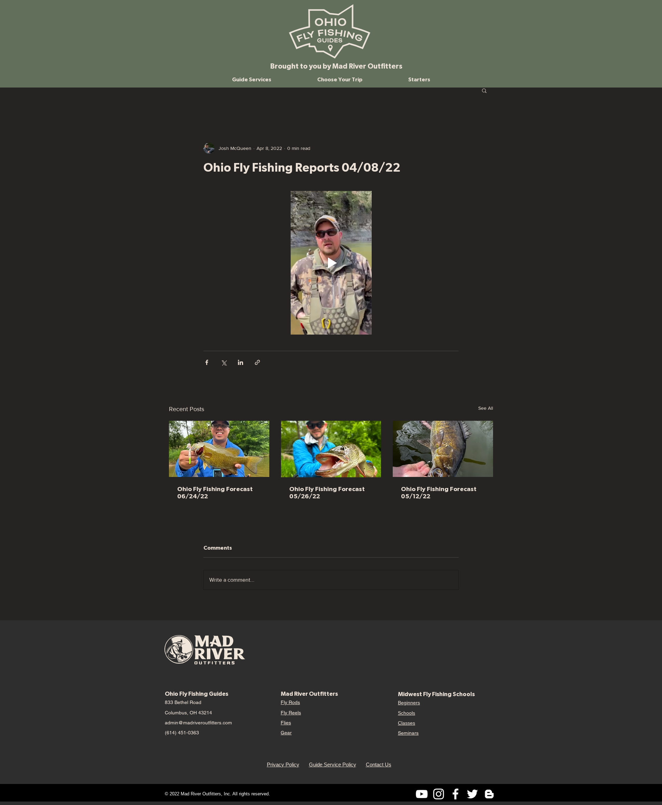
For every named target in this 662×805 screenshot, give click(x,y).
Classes (406, 723)
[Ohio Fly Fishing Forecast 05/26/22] (331, 449)
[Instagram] (438, 794)
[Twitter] (472, 794)
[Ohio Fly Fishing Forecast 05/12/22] (443, 449)
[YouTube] (421, 794)
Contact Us (378, 764)
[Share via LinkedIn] (240, 362)
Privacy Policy (283, 764)
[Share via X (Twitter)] (223, 362)
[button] (251, 79)
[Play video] (331, 262)
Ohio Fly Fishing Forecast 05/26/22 (327, 492)
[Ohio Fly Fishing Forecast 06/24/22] (219, 449)
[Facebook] (455, 794)
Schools (406, 713)
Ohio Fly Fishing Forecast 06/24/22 (215, 492)
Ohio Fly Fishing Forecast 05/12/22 (439, 492)
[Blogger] (489, 794)
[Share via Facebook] (206, 362)
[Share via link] (257, 362)
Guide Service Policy (332, 764)
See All (485, 408)
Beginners (409, 702)
